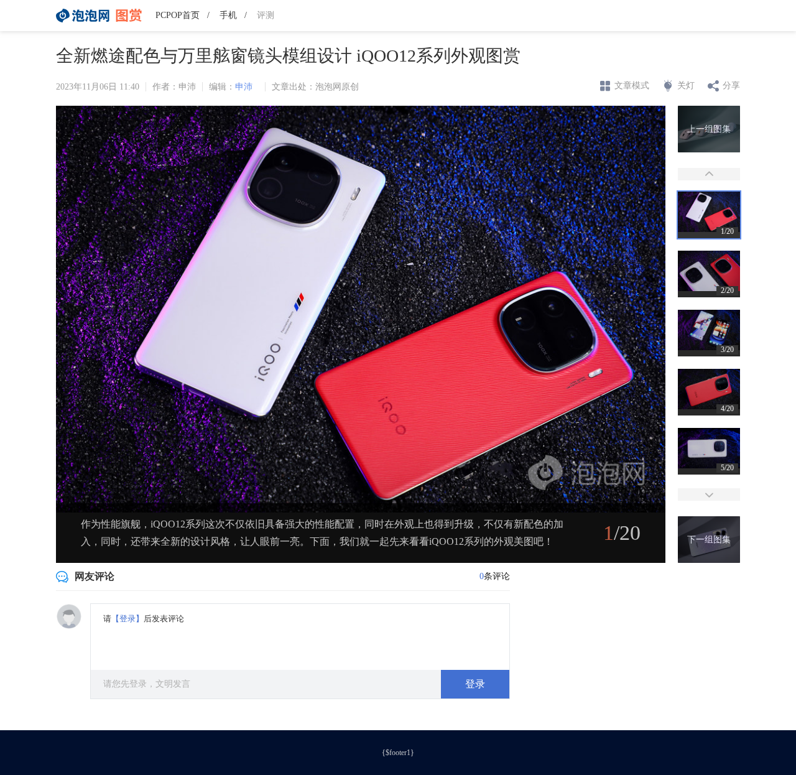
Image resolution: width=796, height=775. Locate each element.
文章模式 (631, 85)
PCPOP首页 (177, 15)
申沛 (243, 86)
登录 (475, 684)
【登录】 (127, 618)
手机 (228, 15)
